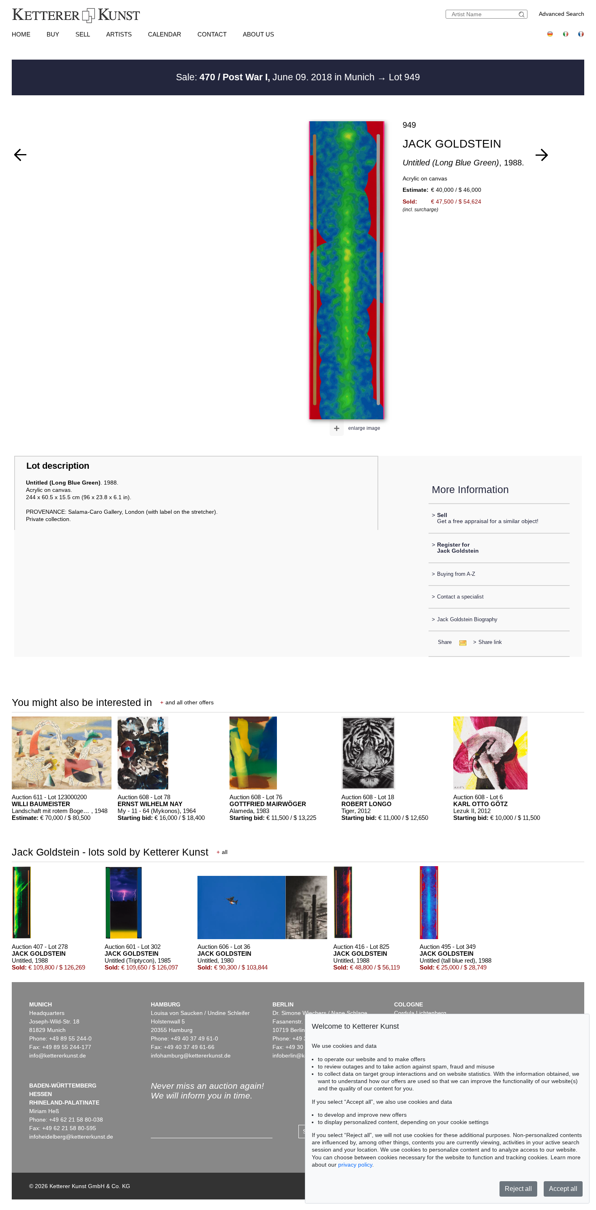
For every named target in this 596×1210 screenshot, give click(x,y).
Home (21, 34)
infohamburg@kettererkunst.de (191, 1055)
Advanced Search (561, 14)
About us (258, 34)
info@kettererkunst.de (57, 1055)
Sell (82, 34)
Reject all (518, 1188)
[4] (542, 155)
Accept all (563, 1188)
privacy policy (355, 1164)
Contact (212, 34)
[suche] (522, 14)
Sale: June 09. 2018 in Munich (276, 77)
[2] (20, 155)
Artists (119, 34)
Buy (53, 34)
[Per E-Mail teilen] (460, 642)
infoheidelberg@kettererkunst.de (71, 1136)
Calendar (164, 34)
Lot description (57, 466)
